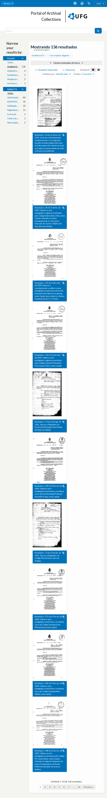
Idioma (81, 3)
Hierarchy (70, 69)
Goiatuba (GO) (14, 75)
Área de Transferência (88, 3)
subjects (12, 89)
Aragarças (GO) (14, 79)
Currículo (11, 114)
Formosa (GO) (14, 83)
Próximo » (88, 787)
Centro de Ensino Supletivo (20, 118)
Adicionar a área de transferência (63, 135)
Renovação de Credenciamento (22, 122)
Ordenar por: (48, 74)
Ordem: (77, 74)
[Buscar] (98, 30)
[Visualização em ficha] (93, 70)
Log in (99, 3)
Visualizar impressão (47, 69)
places (10, 58)
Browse (7, 3)
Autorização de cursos (17, 97)
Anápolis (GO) (14, 70)
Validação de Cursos (16, 105)
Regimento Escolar (16, 110)
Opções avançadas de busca (66, 62)
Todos (10, 62)
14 (79, 787)
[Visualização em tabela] (98, 70)
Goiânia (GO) (13, 66)
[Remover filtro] (45, 55)
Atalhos (74, 3)
